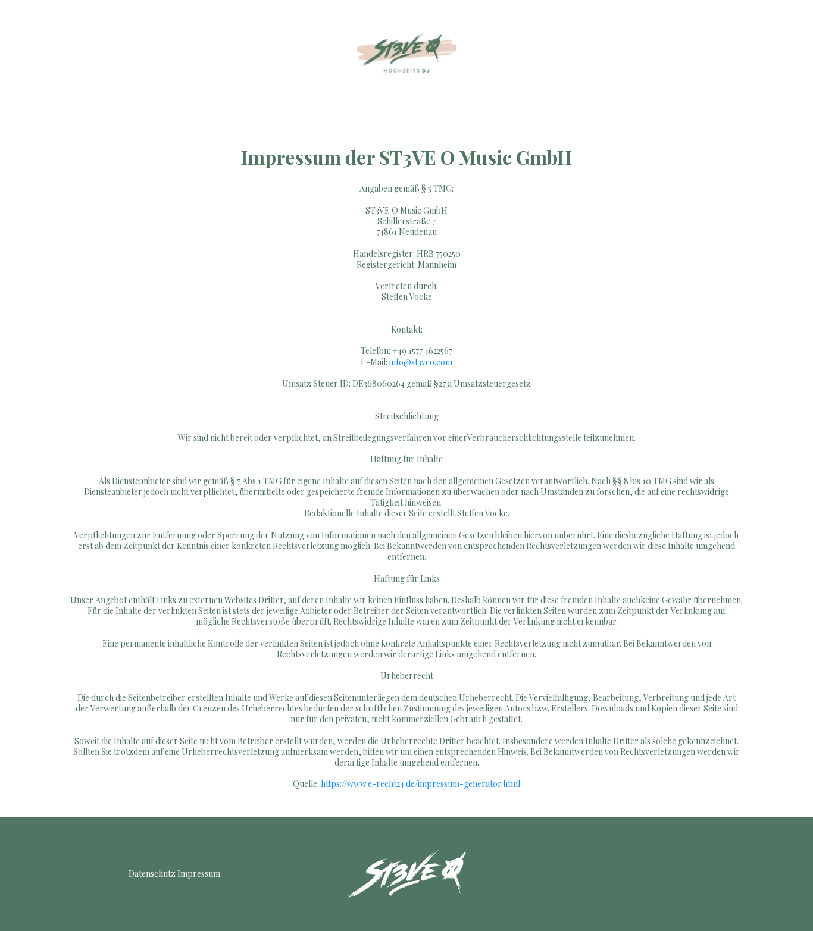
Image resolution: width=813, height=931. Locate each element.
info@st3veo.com (420, 362)
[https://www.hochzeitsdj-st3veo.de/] (406, 52)
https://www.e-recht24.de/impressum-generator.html (420, 783)
